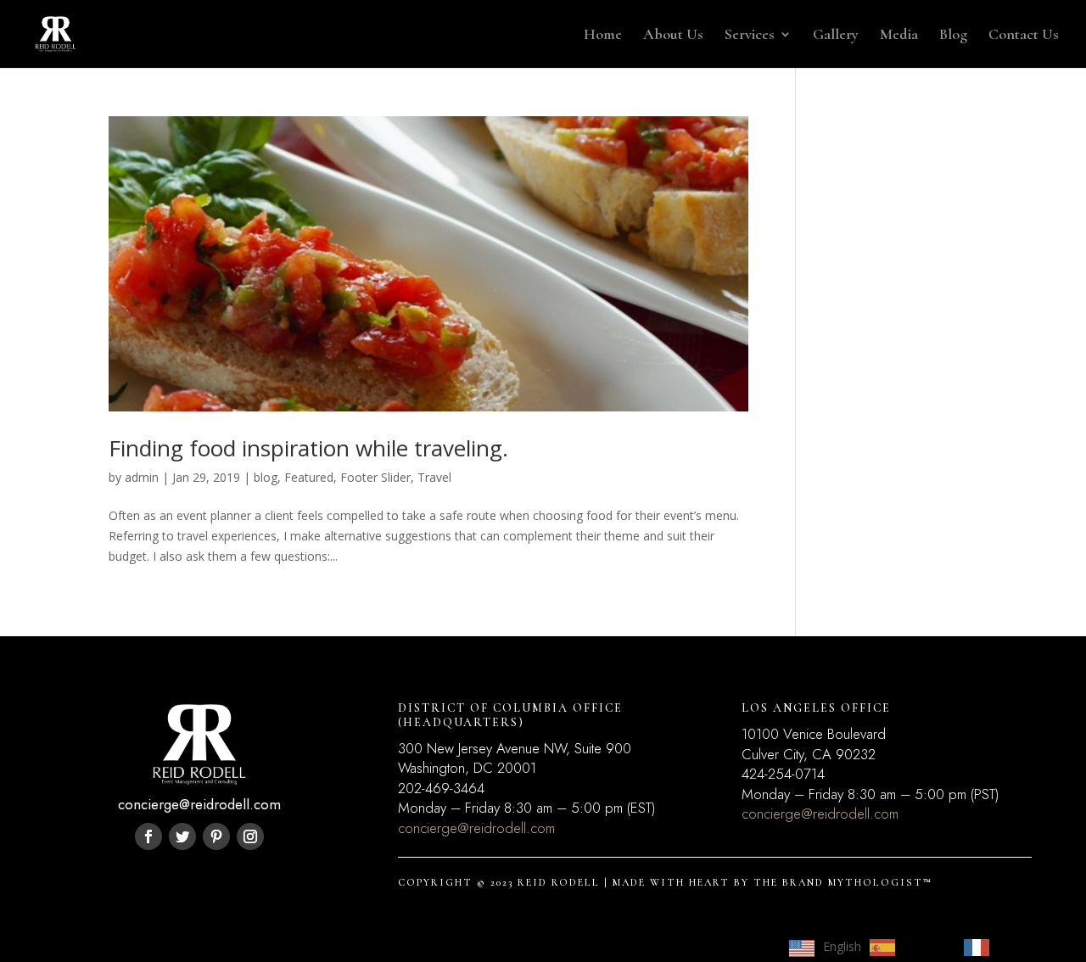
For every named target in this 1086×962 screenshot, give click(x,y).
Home (603, 35)
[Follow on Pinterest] (216, 836)
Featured (308, 477)
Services (750, 35)
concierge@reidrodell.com (476, 828)
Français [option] (1021, 946)
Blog (953, 35)
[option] (908, 947)
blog (265, 477)
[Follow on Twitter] (182, 836)
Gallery (836, 35)
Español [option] (925, 946)
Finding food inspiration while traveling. (308, 448)
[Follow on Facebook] (148, 836)
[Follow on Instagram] (250, 836)
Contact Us (1023, 35)
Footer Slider (375, 477)
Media (899, 35)
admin (142, 477)
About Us (673, 35)
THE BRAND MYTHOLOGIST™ (842, 882)
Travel (434, 477)
